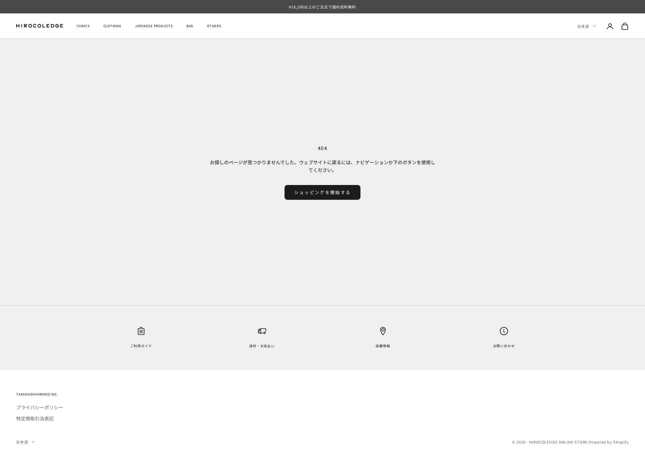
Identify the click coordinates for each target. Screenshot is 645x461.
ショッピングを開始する (322, 192)
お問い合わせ (504, 345)
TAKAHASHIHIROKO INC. (37, 394)
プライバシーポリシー (39, 407)
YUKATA (83, 26)
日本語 (583, 26)
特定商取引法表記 (35, 418)
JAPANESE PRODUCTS (154, 26)
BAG (190, 26)
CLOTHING (112, 26)
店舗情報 (383, 345)
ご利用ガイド (141, 345)
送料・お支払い (261, 345)
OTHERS (214, 26)
